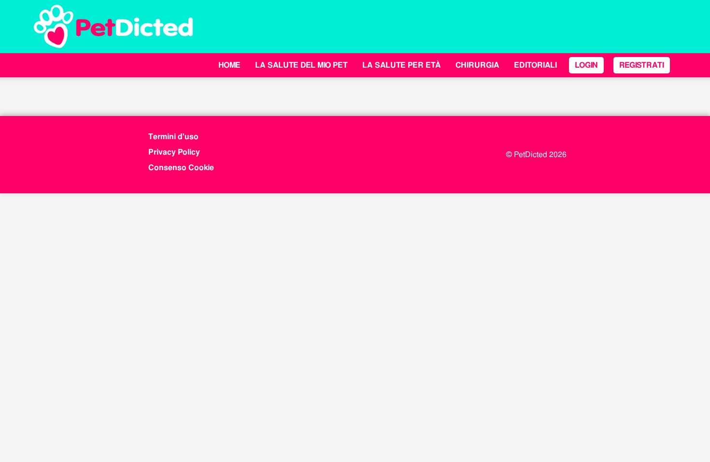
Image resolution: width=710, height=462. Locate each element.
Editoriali (535, 65)
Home (229, 65)
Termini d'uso (173, 136)
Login (586, 65)
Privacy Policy (174, 152)
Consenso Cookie (181, 167)
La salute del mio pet (301, 65)
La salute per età (401, 65)
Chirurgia (477, 65)
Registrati (641, 65)
